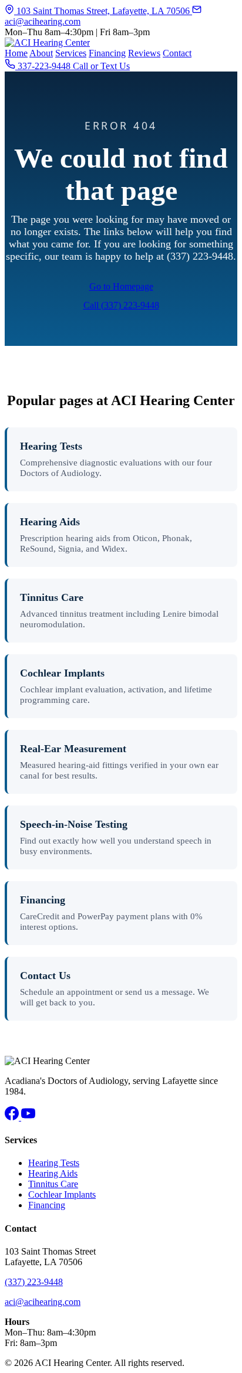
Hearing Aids (50, 522)
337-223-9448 (44, 66)
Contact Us (45, 975)
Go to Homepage (121, 286)
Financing (107, 53)
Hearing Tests (51, 446)
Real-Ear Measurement (73, 749)
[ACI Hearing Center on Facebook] (13, 1117)
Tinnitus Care (51, 597)
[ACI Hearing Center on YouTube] (28, 1117)
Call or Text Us (101, 66)
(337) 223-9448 (34, 1282)
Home (16, 53)
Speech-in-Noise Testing (73, 824)
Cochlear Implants (62, 673)
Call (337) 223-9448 (121, 305)
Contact (177, 53)
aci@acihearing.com (42, 1302)
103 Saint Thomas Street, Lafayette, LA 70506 (103, 11)
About (41, 53)
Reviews (144, 53)
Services (70, 53)
